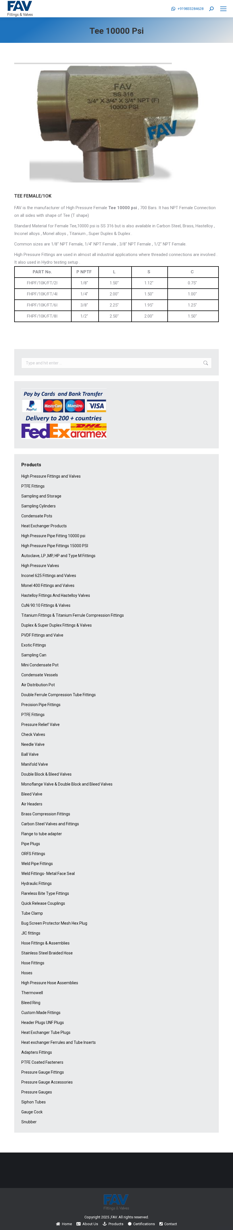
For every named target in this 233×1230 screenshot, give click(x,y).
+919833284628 (190, 9)
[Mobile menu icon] (223, 9)
